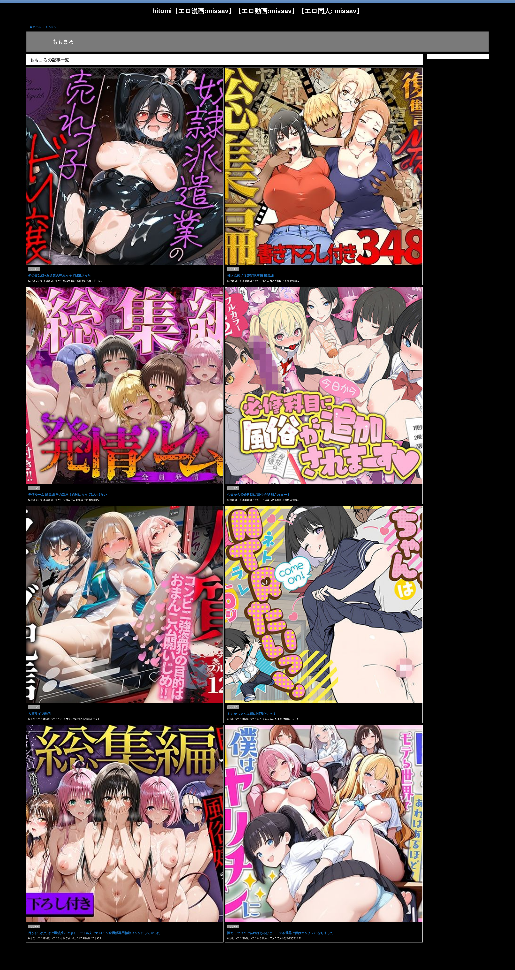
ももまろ (34, 269)
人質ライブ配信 (39, 713)
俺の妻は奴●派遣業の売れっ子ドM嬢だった (59, 275)
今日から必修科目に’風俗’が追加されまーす (258, 494)
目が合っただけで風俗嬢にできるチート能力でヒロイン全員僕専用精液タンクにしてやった (94, 932)
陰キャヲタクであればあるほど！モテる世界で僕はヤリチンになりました (280, 932)
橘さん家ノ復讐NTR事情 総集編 (250, 275)
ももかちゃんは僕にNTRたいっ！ (251, 713)
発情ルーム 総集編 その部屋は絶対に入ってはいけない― (69, 494)
